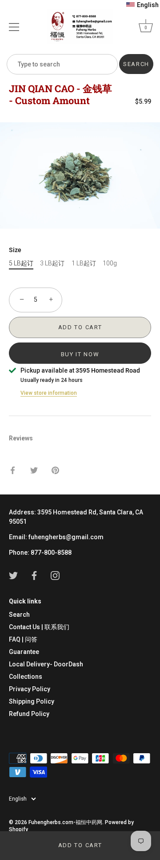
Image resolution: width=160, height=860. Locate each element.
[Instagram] (55, 575)
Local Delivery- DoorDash (46, 664)
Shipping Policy (31, 701)
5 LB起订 (21, 263)
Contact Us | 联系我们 (39, 626)
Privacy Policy (29, 689)
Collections (25, 676)
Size (15, 249)
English (18, 799)
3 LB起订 (52, 263)
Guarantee (24, 651)
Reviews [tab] (21, 438)
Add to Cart (80, 845)
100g (110, 263)
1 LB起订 (84, 263)
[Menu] (14, 27)
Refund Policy (29, 713)
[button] (142, 5)
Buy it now (80, 354)
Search (19, 614)
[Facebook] (34, 575)
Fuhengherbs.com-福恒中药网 (65, 822)
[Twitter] (13, 575)
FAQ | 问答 (23, 639)
